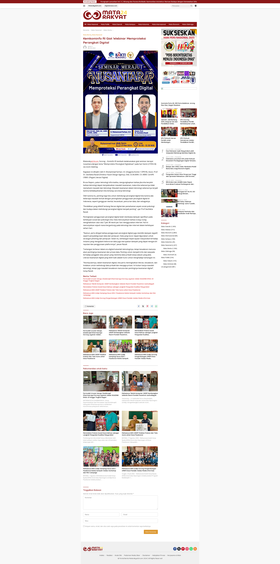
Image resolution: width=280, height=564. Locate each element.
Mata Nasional (97, 35)
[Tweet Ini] (143, 306)
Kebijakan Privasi (158, 555)
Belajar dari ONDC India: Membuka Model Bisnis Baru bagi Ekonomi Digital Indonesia (181, 167)
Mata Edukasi (166, 229)
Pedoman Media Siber (132, 555)
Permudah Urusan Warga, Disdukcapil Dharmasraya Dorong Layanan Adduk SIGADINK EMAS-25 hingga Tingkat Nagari (118, 280)
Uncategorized (166, 267)
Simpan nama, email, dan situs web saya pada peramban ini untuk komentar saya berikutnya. (118, 526)
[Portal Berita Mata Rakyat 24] (105, 15)
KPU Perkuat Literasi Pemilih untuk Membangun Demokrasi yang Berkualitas (168, 140)
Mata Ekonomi (174, 24)
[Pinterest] (183, 549)
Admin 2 (90, 46)
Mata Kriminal (168, 264)
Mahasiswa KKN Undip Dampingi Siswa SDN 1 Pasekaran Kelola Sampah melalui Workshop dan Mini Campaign (119, 294)
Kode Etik (118, 555)
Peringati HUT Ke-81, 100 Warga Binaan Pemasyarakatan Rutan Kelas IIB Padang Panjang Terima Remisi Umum (187, 192)
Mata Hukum (167, 261)
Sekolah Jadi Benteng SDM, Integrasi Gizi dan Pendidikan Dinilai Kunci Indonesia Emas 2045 (169, 122)
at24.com (94, 161)
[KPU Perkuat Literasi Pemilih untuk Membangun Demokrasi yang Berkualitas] (169, 131)
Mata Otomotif (168, 254)
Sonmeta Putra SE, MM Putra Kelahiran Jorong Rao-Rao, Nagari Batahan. (178, 104)
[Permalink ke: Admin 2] (85, 47)
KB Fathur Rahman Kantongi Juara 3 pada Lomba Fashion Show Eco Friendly (187, 202)
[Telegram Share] (151, 306)
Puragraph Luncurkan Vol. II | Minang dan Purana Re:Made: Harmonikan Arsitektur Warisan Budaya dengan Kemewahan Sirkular (109, 2)
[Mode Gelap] (196, 6)
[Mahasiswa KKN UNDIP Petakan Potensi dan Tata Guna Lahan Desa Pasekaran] (94, 345)
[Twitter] (179, 549)
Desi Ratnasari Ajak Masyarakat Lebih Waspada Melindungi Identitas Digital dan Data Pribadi (181, 152)
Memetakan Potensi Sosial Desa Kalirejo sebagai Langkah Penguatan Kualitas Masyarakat (116, 287)
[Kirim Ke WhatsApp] (156, 306)
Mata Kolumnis (143, 24)
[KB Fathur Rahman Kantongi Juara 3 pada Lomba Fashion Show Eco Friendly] (169, 203)
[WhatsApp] (191, 549)
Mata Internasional (159, 24)
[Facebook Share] (138, 306)
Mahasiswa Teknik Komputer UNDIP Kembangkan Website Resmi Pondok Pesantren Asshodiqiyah (118, 284)
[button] (191, 5)
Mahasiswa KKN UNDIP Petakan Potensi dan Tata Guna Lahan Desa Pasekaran (111, 290)
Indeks (102, 555)
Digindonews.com (111, 6)
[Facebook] (175, 549)
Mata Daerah (117, 24)
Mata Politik (105, 24)
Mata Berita (87, 35)
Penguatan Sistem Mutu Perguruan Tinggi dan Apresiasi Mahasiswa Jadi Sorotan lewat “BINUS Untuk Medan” (181, 175)
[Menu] (84, 6)
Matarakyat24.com (94, 6)
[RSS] (195, 549)
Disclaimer (146, 555)
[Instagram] (187, 549)
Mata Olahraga (187, 24)
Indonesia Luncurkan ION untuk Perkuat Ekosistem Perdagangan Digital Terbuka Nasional (180, 160)
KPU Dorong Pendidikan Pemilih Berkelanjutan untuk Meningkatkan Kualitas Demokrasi (188, 122)
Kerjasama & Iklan (174, 555)
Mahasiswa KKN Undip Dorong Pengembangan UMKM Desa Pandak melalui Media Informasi (116, 298)
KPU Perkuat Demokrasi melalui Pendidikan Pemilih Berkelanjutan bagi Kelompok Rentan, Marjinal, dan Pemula (188, 140)
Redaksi (109, 555)
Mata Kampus (130, 24)
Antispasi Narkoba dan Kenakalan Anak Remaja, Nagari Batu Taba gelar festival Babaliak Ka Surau (187, 212)
